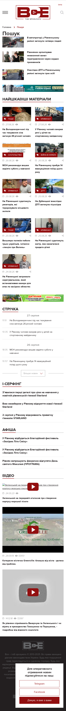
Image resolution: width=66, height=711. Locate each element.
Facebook (39, 692)
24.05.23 (10, 493)
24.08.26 (10, 272)
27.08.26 (10, 124)
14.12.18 (9, 618)
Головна (6, 27)
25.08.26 (10, 196)
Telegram (39, 683)
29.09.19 (10, 556)
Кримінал (46, 119)
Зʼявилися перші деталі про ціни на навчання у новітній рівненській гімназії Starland (30, 394)
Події (10, 119)
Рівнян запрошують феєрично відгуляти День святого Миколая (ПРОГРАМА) (30, 462)
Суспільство (15, 155)
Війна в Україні (48, 155)
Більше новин (31, 373)
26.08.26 (10, 160)
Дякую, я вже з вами (39, 700)
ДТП (43, 191)
